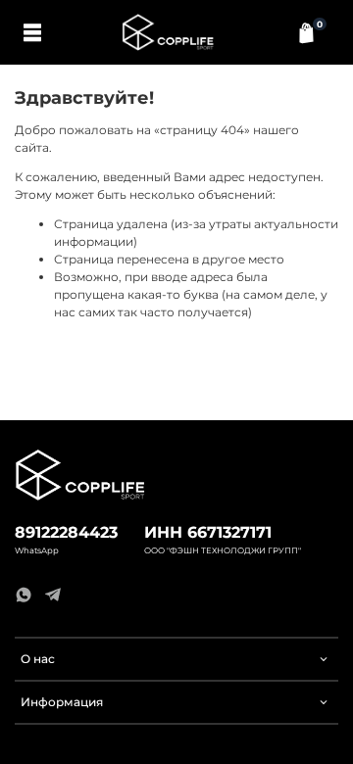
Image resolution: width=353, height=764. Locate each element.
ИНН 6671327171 (208, 532)
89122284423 (66, 532)
